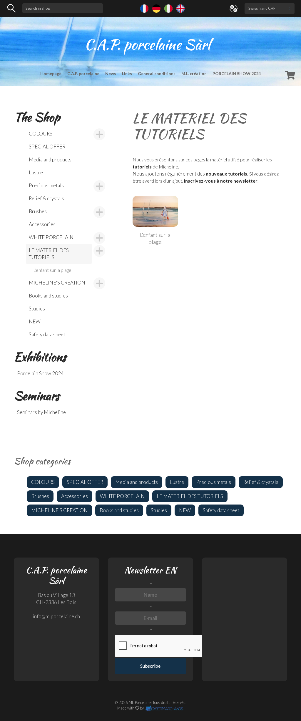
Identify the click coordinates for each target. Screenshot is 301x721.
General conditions (156, 73)
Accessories (42, 224)
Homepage (50, 73)
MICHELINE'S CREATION (57, 283)
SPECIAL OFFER (47, 146)
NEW (35, 321)
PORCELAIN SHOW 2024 (237, 73)
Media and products (50, 159)
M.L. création (194, 73)
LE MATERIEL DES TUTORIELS (49, 253)
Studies (37, 308)
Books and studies (48, 295)
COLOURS (40, 133)
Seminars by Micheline (41, 412)
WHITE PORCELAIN (51, 237)
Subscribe (150, 666)
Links (127, 73)
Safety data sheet (47, 334)
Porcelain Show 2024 (40, 373)
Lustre (36, 172)
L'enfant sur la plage (52, 270)
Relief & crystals (46, 198)
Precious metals (46, 185)
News (110, 73)
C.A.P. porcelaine (83, 73)
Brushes (38, 211)
